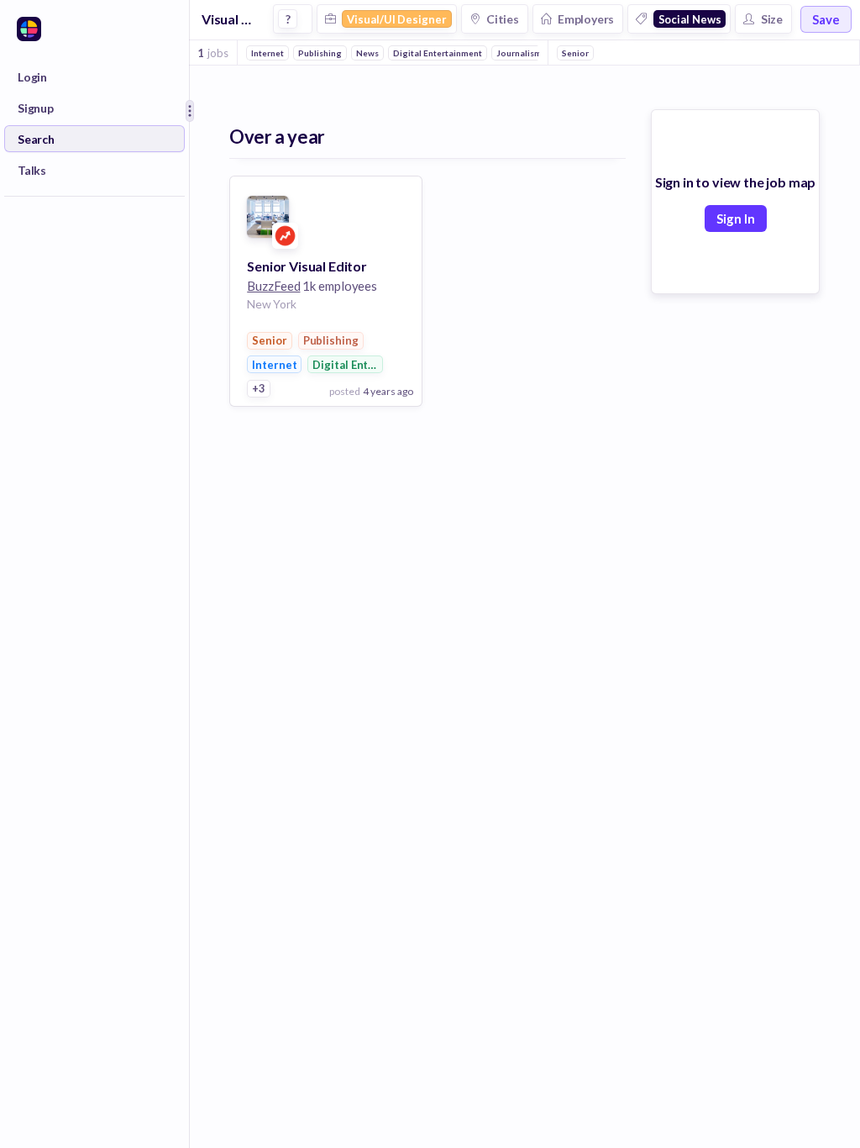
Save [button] (826, 19)
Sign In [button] (735, 218)
